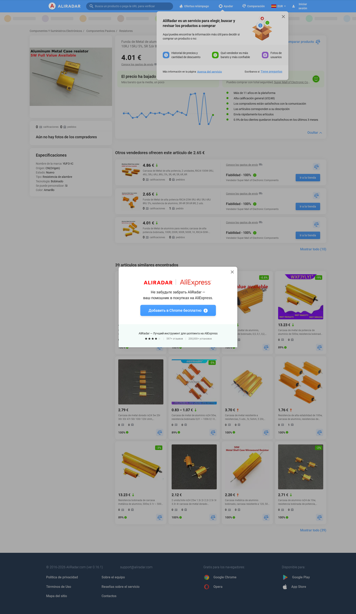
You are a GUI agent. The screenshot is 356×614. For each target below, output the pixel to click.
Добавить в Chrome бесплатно (175, 310)
